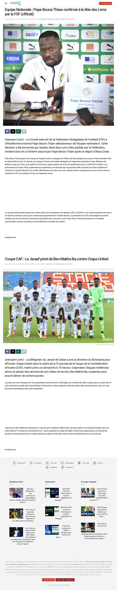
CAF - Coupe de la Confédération (53, 264)
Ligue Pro (69, 264)
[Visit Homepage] (15, 3)
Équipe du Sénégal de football (96, 562)
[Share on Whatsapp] (18, 131)
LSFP (49, 567)
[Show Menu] (6, 3)
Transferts (70, 19)
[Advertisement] (58, 193)
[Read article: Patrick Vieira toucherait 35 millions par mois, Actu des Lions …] (88, 511)
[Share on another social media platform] (24, 131)
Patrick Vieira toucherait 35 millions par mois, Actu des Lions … (102, 511)
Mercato (109, 562)
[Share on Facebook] (7, 131)
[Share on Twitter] (12, 131)
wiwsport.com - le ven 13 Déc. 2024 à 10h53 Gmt (21, 264)
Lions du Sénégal (10, 564)
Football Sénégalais (23, 564)
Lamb (32, 564)
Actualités (76, 564)
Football (63, 19)
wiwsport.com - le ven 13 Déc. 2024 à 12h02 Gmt (21, 19)
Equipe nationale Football (50, 19)
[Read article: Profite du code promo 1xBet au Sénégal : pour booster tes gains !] (52, 530)
